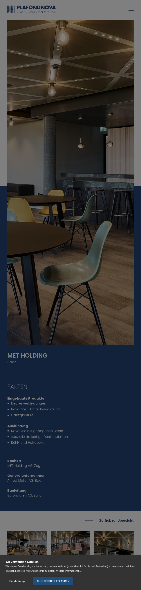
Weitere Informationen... (69, 570)
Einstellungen (18, 581)
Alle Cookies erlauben (53, 581)
